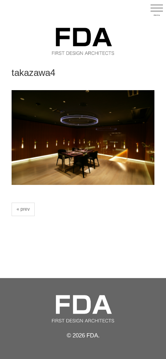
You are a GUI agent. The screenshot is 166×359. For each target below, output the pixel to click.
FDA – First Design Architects (83, 41)
